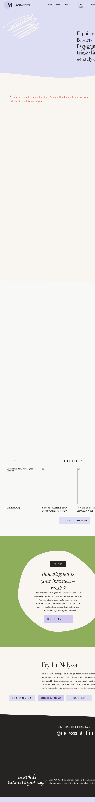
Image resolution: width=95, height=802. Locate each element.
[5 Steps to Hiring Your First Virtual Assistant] (56, 486)
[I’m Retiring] (21, 486)
